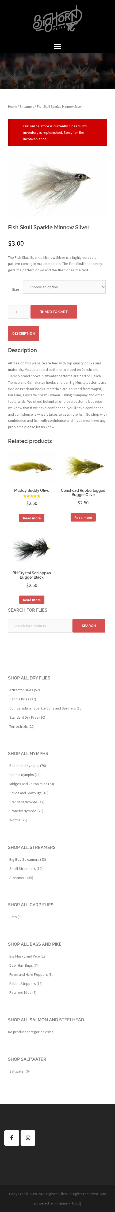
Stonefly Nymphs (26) (26, 810)
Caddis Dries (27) (22, 699)
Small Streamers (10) (26, 868)
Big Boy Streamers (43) (27, 859)
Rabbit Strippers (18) (26, 983)
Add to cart (56, 312)
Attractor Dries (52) (24, 690)
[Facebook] (11, 1138)
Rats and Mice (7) (22, 992)
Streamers (27, 106)
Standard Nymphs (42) (26, 802)
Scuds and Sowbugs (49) (28, 792)
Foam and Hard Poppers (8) (31, 974)
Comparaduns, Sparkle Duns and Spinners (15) (46, 708)
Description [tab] (23, 333)
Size (15, 289)
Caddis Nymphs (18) (25, 774)
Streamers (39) (21, 877)
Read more (32, 518)
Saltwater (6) (19, 1071)
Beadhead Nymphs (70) (27, 765)
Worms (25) (18, 820)
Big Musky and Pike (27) (28, 956)
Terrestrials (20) (21, 726)
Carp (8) (15, 916)
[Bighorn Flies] (57, 20)
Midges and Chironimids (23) (31, 783)
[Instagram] (28, 1138)
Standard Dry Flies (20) (27, 717)
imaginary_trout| (68, 1203)
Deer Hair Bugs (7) (23, 965)
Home (12, 106)
